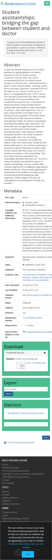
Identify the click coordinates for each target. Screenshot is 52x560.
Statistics (6, 500)
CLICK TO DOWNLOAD (36, 363)
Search (5, 491)
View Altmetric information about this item (25, 413)
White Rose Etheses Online (15, 518)
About (5, 464)
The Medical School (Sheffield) (36, 280)
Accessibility (8, 483)
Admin (46, 437)
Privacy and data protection (15, 470)
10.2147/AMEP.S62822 (32, 317)
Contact (6, 480)
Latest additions (10, 497)
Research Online (20, 3)
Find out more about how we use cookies (26, 545)
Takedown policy (10, 467)
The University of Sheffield (34, 274)
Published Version (15, 352)
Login (5, 515)
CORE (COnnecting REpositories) (20, 442)
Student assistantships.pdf (26, 359)
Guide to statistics (11, 503)
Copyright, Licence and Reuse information (23, 473)
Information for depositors (15, 476)
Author (31, 325)
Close (27, 554)
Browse (6, 494)
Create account (9, 512)
